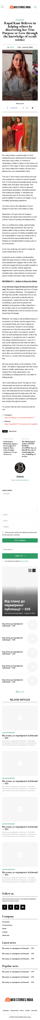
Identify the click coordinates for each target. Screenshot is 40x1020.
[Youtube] (22, 907)
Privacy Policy (24, 561)
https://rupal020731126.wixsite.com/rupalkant (21, 424)
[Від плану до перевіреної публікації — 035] (20, 591)
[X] (16, 907)
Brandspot (20, 20)
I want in (19, 556)
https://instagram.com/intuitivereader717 (19, 418)
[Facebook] (4, 907)
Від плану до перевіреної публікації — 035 (17, 605)
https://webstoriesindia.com (20, 480)
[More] (32, 108)
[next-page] (34, 570)
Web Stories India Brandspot (13, 613)
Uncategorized (8, 732)
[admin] (20, 467)
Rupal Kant (12, 431)
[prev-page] (30, 570)
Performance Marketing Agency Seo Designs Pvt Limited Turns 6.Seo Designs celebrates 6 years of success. (10, 447)
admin (12, 47)
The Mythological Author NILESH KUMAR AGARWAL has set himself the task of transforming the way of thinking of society (29, 448)
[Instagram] (10, 907)
